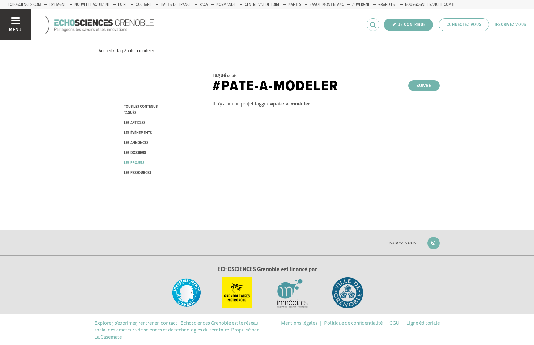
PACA (204, 4)
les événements (138, 133)
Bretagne (57, 4)
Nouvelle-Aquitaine (92, 4)
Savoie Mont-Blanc (327, 4)
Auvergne (361, 4)
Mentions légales (299, 323)
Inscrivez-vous (510, 24)
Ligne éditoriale (423, 323)
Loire (122, 4)
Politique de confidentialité (353, 323)
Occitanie (144, 4)
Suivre (424, 85)
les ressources (137, 172)
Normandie (226, 4)
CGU (394, 323)
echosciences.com (24, 4)
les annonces (136, 142)
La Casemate (108, 337)
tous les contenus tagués (141, 109)
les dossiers (135, 152)
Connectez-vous (464, 24)
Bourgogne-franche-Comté (430, 4)
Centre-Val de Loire (262, 4)
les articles (134, 122)
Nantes (294, 4)
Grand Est (387, 4)
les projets (134, 163)
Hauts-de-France (176, 4)
